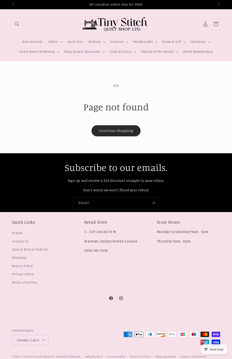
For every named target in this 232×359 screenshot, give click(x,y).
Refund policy (94, 356)
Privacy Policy (23, 274)
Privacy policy (116, 356)
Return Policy (22, 266)
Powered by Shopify (68, 356)
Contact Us (20, 241)
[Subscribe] (153, 202)
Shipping (19, 257)
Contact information (194, 356)
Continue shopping (116, 130)
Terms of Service (24, 282)
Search (17, 233)
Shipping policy (165, 356)
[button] (17, 24)
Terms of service (140, 356)
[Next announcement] (219, 4)
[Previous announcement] (13, 4)
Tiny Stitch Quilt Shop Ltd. (38, 356)
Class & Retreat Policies (30, 249)
